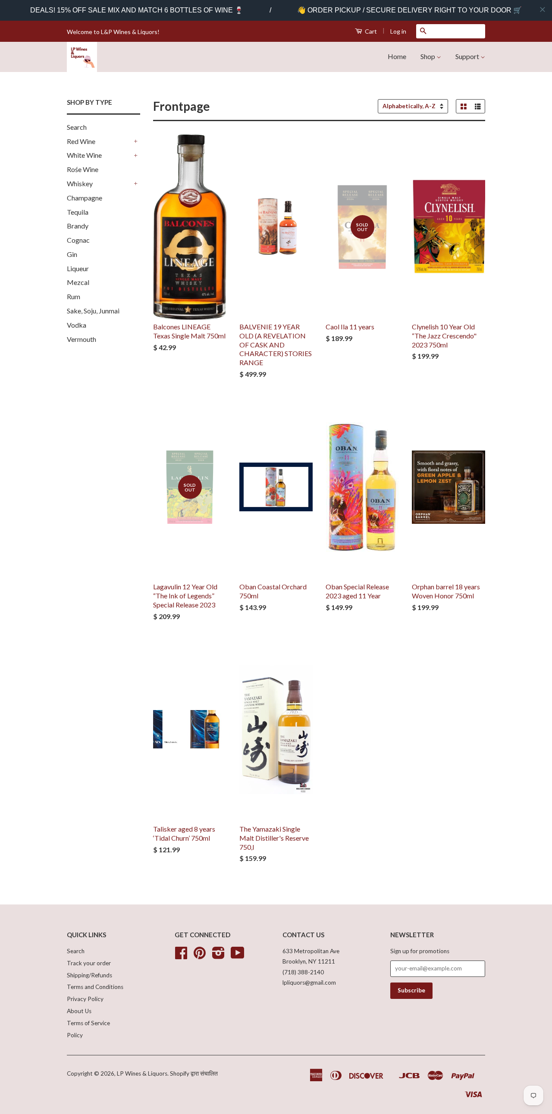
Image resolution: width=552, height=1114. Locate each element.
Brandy (77, 226)
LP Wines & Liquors (142, 1073)
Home (397, 56)
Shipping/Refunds (89, 975)
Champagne (84, 198)
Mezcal (78, 282)
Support (467, 56)
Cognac (78, 240)
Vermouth (81, 339)
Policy (75, 1035)
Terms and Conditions (95, 986)
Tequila (77, 212)
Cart (370, 31)
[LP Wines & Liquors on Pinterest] (199, 955)
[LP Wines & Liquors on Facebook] (181, 955)
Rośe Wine (82, 169)
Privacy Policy (85, 998)
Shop (428, 56)
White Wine (84, 155)
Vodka (76, 325)
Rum (73, 296)
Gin (72, 254)
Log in (398, 31)
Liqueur (78, 268)
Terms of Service (88, 1023)
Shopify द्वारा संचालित (194, 1073)
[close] (542, 9)
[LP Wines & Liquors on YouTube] (238, 955)
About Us (79, 1011)
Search (77, 127)
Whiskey (80, 183)
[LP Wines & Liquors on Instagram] (218, 955)
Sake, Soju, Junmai (93, 311)
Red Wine (81, 141)
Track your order (89, 963)
